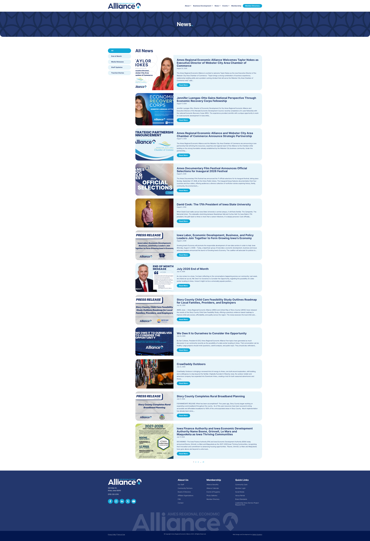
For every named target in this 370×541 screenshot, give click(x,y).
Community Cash (241, 484)
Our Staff (181, 484)
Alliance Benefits (213, 484)
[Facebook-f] (110, 501)
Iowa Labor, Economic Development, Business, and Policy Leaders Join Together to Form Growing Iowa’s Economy (215, 236)
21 (203, 462)
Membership (236, 6)
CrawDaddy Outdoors (191, 364)
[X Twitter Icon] (127, 501)
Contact (180, 503)
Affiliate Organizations (185, 495)
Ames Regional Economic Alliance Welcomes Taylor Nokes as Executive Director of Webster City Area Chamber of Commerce (218, 62)
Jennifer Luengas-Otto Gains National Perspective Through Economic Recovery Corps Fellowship (216, 99)
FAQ (179, 499)
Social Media (239, 492)
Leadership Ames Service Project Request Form (247, 504)
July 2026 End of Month (193, 268)
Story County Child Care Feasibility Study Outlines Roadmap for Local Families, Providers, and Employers (217, 301)
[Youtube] (133, 501)
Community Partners (185, 488)
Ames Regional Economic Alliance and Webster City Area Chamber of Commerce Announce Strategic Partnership (215, 134)
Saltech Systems (257, 534)
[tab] (119, 50)
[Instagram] (116, 501)
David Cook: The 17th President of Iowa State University (214, 204)
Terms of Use (121, 534)
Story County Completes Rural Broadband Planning (211, 396)
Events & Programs (213, 492)
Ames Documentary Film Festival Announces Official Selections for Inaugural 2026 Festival (212, 170)
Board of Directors (184, 492)
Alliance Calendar (213, 488)
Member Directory (213, 499)
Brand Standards (241, 499)
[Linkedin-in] (122, 501)
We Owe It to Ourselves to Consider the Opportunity (212, 333)
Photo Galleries (212, 495)
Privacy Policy (112, 534)
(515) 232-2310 (113, 494)
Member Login (240, 488)
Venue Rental (240, 495)
